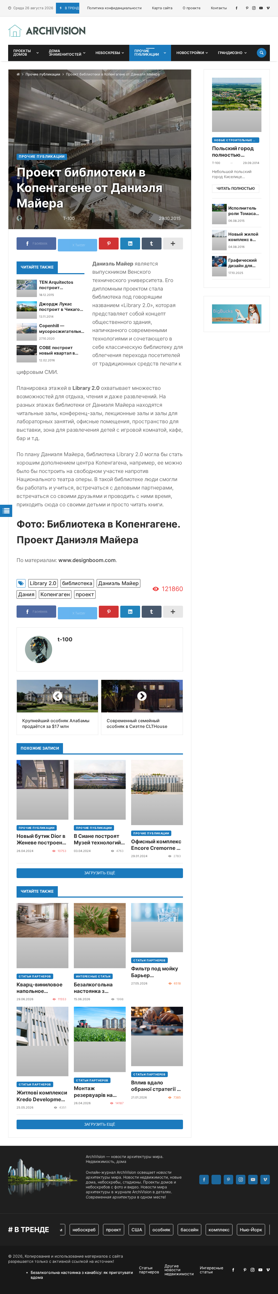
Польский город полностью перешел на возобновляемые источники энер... (234, 152)
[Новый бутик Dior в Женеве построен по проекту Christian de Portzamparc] (42, 790)
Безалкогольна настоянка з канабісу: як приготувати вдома (99, 988)
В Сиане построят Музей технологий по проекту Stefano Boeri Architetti (98, 839)
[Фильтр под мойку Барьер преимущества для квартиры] (157, 927)
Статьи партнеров (35, 976)
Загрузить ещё (99, 873)
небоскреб (73, 1229)
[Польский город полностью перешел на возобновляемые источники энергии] (236, 105)
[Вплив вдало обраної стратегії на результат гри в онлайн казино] (157, 1036)
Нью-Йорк (240, 1229)
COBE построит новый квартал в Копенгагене (57, 350)
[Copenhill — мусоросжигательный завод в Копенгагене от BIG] (27, 331)
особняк (150, 1229)
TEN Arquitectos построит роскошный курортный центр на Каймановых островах (61, 285)
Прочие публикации (43, 74)
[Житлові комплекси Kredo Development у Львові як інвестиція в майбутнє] (42, 1041)
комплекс (208, 1229)
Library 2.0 (43, 583)
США (126, 1229)
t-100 (65, 639)
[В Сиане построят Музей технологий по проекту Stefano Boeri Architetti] (100, 790)
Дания (26, 594)
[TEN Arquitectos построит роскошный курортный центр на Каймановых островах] (27, 288)
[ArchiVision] (47, 31)
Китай (267, 1229)
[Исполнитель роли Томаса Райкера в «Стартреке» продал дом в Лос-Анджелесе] (219, 214)
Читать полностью (236, 189)
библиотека (77, 583)
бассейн (178, 1229)
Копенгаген (55, 594)
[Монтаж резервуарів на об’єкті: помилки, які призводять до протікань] (100, 1039)
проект (85, 594)
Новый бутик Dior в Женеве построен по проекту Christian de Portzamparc (41, 839)
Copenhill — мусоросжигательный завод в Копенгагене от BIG (63, 328)
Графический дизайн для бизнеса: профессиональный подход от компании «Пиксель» (249, 263)
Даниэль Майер (118, 583)
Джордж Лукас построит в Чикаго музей (59, 307)
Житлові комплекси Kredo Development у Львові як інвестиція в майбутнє (42, 1096)
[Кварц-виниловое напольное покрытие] (42, 935)
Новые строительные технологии (236, 140)
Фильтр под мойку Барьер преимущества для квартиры (155, 972)
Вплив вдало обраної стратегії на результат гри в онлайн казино (157, 1086)
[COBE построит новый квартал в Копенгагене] (27, 353)
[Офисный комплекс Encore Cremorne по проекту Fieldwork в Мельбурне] (157, 792)
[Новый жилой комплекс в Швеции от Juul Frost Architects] (219, 240)
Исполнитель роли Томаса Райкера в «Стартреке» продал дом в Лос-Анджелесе (242, 211)
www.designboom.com (87, 560)
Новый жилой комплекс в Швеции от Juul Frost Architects (243, 237)
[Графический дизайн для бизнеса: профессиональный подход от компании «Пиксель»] (219, 266)
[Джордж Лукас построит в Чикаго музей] (27, 310)
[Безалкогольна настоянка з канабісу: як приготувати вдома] (100, 935)
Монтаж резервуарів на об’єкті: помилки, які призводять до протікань (97, 1092)
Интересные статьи (93, 976)
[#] (236, 8)
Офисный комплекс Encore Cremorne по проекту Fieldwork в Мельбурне (157, 845)
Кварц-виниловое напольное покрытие (39, 988)
